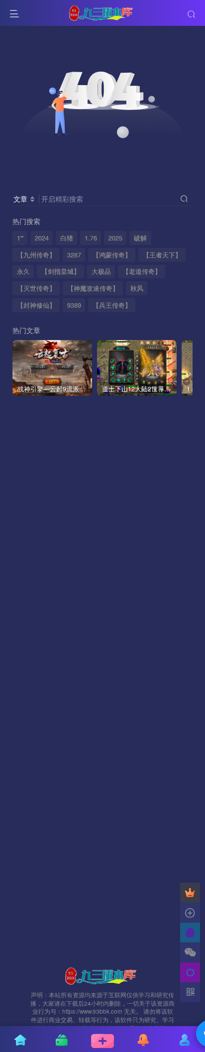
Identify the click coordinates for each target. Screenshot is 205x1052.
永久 (23, 271)
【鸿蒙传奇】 (112, 254)
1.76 (91, 238)
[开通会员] (190, 893)
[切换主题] (190, 972)
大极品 (101, 271)
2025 (115, 238)
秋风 (136, 288)
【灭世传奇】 (36, 288)
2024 (42, 238)
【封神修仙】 (36, 305)
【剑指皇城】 (60, 271)
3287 (74, 254)
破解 (140, 238)
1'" (20, 238)
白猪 (66, 238)
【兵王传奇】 (112, 305)
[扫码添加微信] (190, 952)
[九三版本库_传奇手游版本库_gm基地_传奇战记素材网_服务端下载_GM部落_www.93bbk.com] (102, 974)
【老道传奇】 (141, 271)
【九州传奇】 (36, 254)
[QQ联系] (190, 932)
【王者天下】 (162, 254)
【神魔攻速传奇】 (93, 288)
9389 (74, 305)
